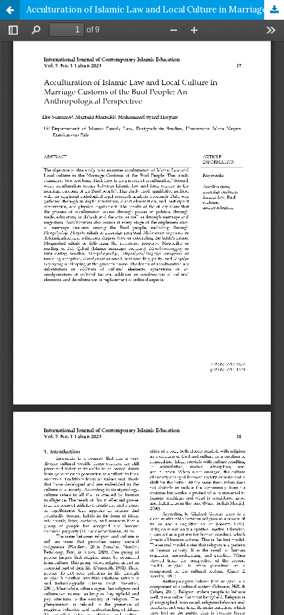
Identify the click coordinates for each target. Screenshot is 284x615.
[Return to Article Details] (10, 10)
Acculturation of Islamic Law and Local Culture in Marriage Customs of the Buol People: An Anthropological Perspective (155, 9)
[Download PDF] (274, 10)
